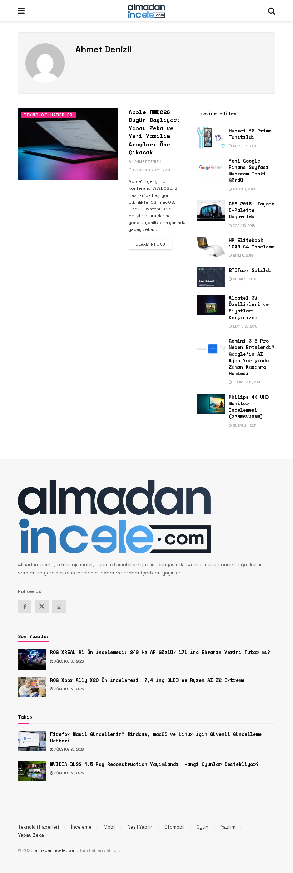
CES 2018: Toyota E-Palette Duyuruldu (251, 210)
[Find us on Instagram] (59, 606)
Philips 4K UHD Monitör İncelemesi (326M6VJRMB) (249, 406)
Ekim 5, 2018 (242, 255)
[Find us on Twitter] (42, 606)
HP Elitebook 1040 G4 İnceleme (251, 243)
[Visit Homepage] (146, 11)
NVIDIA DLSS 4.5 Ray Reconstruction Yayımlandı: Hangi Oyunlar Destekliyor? (154, 764)
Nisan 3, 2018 (243, 189)
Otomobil (174, 827)
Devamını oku (153, 244)
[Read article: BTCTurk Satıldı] (211, 277)
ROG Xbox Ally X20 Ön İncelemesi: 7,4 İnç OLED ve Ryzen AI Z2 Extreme (147, 680)
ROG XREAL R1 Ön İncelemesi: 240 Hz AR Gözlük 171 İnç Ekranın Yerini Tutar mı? (160, 652)
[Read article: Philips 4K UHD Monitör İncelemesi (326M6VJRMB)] (211, 404)
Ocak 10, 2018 (243, 225)
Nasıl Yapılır (140, 827)
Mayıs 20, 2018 (245, 146)
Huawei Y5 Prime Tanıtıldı (250, 134)
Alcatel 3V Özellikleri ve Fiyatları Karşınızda (249, 307)
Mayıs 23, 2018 (245, 326)
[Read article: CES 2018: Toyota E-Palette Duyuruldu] (211, 210)
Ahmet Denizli (148, 161)
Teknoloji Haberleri (49, 114)
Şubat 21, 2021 (244, 425)
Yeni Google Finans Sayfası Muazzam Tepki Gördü (249, 170)
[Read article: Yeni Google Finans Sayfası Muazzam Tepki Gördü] (211, 167)
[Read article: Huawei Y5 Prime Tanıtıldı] (211, 137)
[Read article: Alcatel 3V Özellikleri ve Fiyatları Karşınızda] (211, 305)
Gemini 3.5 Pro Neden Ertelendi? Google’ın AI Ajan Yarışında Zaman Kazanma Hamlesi (251, 357)
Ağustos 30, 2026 (68, 661)
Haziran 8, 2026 (145, 170)
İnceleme (81, 827)
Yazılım (227, 827)
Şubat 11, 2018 (244, 279)
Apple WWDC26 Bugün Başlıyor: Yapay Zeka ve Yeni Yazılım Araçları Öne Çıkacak (154, 132)
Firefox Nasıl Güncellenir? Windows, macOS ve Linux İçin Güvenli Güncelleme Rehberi (156, 737)
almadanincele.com (56, 850)
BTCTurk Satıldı (250, 270)
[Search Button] (271, 10)
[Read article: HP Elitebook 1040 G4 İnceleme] (211, 247)
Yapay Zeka (31, 835)
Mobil (109, 827)
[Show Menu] (21, 10)
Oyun (202, 827)
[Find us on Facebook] (24, 606)
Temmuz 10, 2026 (246, 382)
